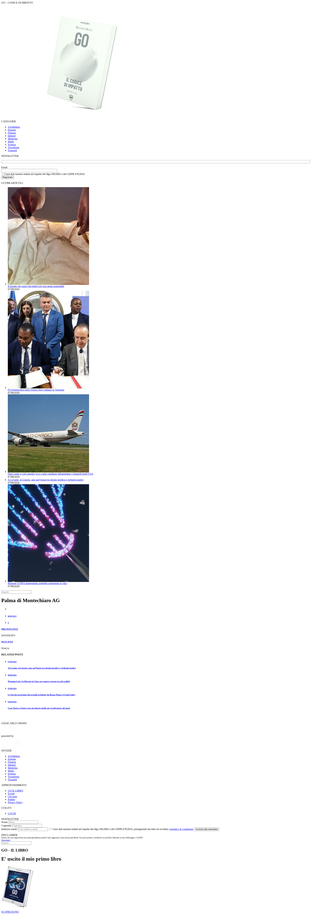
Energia (12, 130)
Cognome (6, 825)
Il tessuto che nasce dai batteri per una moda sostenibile (36, 286)
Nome (4, 822)
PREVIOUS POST (9, 629)
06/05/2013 (12, 616)
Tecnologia (13, 147)
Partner (11, 799)
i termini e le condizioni (181, 829)
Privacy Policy (15, 802)
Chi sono (12, 796)
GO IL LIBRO (15, 790)
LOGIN (12, 813)
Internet (12, 135)
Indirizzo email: (9, 829)
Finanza (12, 132)
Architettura (14, 127)
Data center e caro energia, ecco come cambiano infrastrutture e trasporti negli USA (50, 473)
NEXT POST (7, 642)
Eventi (11, 793)
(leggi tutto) (5, 840)
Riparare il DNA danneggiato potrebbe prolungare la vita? (37, 583)
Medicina (12, 138)
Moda (11, 141)
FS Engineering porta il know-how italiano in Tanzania (36, 389)
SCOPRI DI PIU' (10, 911)
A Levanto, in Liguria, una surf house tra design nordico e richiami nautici (46, 479)
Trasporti (12, 150)
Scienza (12, 144)
